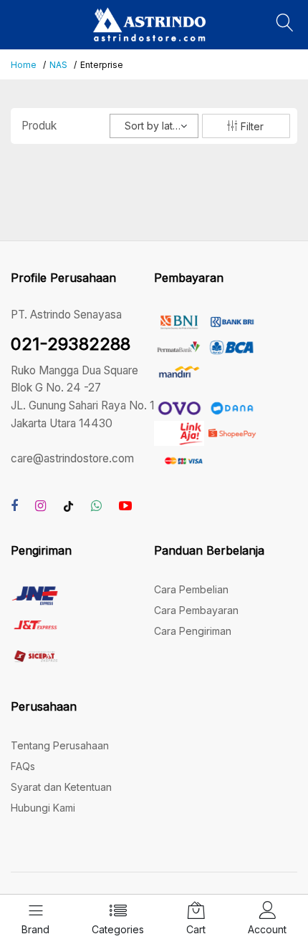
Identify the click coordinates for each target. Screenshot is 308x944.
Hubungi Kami (43, 808)
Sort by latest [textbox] (156, 126)
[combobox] (154, 126)
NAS (58, 64)
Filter (251, 126)
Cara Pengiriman (192, 631)
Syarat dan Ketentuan (61, 787)
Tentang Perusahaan (60, 745)
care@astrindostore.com (72, 458)
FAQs (23, 766)
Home (24, 64)
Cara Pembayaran (196, 610)
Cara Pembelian (191, 589)
